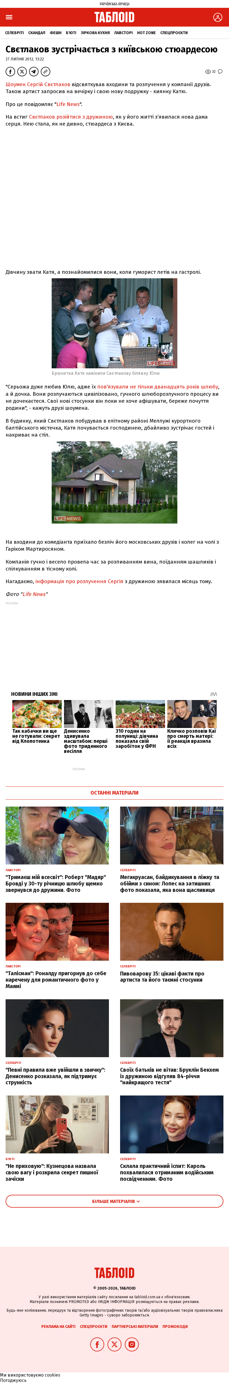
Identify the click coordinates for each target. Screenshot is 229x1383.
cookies (52, 1375)
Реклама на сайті (58, 1326)
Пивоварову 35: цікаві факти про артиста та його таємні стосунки (162, 976)
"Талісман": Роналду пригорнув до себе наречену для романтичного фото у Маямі (56, 979)
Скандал (36, 32)
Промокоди (175, 1326)
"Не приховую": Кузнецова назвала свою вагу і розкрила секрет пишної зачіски (52, 1172)
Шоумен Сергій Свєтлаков (38, 84)
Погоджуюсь (13, 1380)
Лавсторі (123, 32)
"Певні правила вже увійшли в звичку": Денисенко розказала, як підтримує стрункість (55, 1076)
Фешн (55, 32)
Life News (68, 104)
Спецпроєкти (174, 32)
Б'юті (71, 32)
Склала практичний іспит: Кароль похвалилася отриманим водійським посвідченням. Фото (167, 1172)
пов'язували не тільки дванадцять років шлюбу (157, 386)
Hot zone (146, 32)
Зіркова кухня (95, 32)
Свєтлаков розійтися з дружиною (71, 117)
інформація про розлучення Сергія (79, 581)
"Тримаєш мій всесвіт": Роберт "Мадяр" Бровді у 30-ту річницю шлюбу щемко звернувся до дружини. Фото (56, 883)
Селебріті (14, 32)
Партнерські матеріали (135, 1326)
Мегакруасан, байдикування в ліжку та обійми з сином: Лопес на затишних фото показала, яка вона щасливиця (169, 883)
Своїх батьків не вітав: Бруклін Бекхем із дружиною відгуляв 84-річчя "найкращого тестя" (169, 1076)
